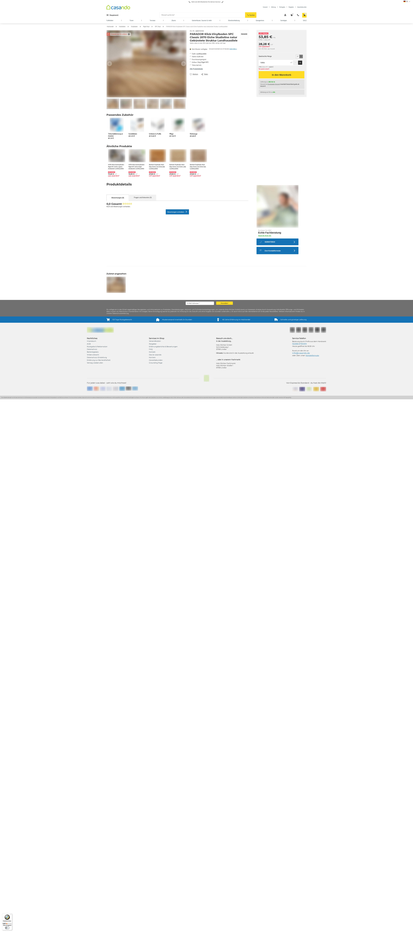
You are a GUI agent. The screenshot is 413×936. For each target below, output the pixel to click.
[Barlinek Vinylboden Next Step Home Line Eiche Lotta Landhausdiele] (178, 155)
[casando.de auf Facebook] (292, 820)
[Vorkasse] (122, 879)
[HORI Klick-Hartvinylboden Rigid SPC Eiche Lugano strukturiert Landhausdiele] (116, 155)
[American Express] (90, 879)
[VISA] (103, 879)
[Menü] (11, 914)
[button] (250, 15)
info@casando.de (301, 843)
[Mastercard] (96, 879)
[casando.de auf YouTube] (311, 820)
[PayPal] (109, 879)
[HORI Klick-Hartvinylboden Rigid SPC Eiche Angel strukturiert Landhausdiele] (137, 155)
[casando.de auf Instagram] (298, 820)
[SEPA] (116, 879)
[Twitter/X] (317, 820)
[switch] (7, 928)
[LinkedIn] (323, 820)
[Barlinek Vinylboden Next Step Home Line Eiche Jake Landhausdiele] (157, 155)
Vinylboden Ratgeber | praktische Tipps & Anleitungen (168, 515)
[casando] (118, 7)
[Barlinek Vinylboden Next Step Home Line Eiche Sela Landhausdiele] (198, 155)
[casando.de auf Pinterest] (304, 820)
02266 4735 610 (299, 834)
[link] (98, 850)
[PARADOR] (244, 34)
